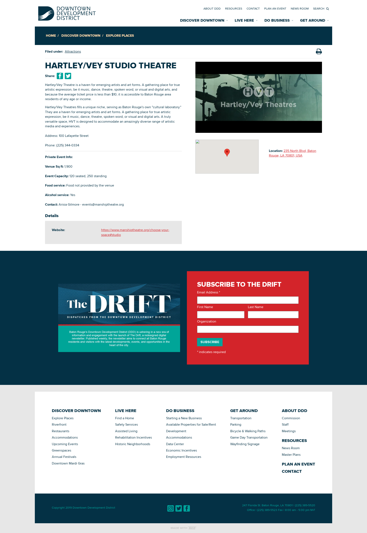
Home (51, 35)
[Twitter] (179, 508)
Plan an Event (275, 8)
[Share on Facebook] (60, 76)
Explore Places (120, 35)
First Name (205, 307)
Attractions (73, 51)
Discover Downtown (80, 35)
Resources (233, 8)
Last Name (255, 307)
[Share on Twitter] (68, 76)
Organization (206, 321)
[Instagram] (171, 508)
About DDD (212, 8)
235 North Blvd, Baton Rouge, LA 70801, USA (292, 153)
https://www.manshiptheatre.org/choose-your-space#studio (135, 232)
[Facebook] (187, 508)
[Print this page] (319, 51)
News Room (300, 8)
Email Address (208, 292)
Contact (253, 8)
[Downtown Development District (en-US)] (67, 12)
